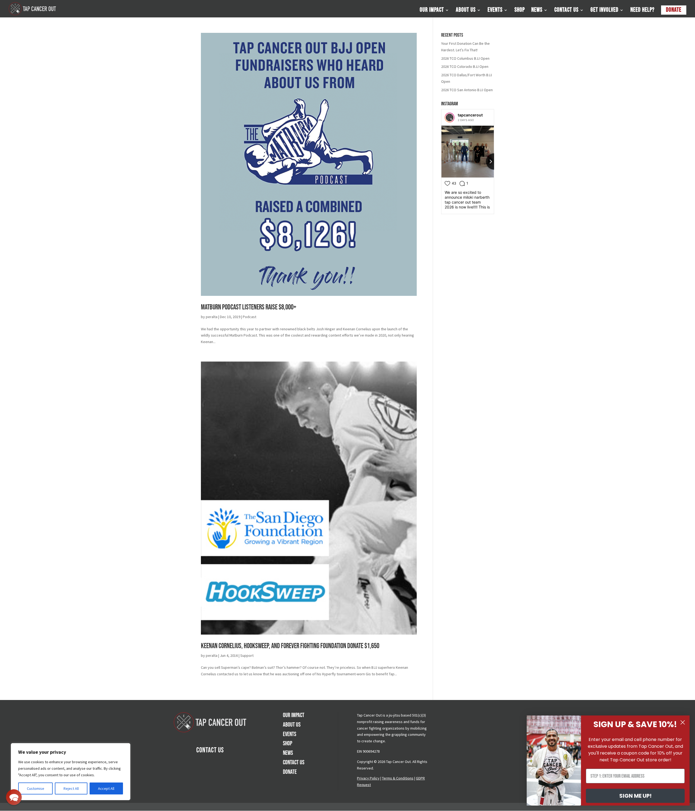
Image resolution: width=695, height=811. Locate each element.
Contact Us (566, 11)
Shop (519, 11)
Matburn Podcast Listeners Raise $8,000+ (248, 307)
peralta (211, 316)
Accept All (106, 788)
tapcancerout (470, 115)
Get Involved (604, 11)
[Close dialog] (682, 722)
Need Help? (642, 11)
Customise (35, 788)
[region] (70, 771)
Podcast (249, 316)
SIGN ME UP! (635, 796)
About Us (466, 11)
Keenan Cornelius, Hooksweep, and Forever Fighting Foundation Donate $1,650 (290, 646)
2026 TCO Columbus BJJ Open (465, 58)
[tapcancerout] (449, 117)
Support (247, 655)
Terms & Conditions (397, 778)
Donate (673, 10)
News (536, 11)
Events (495, 11)
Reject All (71, 788)
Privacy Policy (368, 778)
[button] (14, 797)
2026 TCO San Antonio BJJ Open (467, 89)
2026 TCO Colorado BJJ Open (464, 66)
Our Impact (432, 11)
